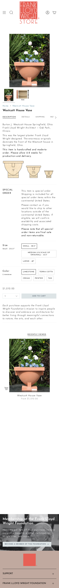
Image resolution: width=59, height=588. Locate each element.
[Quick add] (6, 388)
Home (6, 105)
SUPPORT (8, 573)
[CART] (54, 12)
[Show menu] (4, 12)
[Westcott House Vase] (29, 365)
